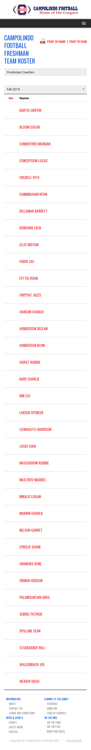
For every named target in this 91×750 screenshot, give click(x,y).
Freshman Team (18, 80)
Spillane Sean (29, 631)
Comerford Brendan (34, 143)
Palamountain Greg (34, 597)
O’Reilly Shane (30, 547)
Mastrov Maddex (32, 479)
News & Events (14, 718)
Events (13, 722)
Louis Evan (27, 446)
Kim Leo (24, 395)
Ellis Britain (29, 244)
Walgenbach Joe (32, 664)
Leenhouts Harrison (35, 429)
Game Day (52, 708)
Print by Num (78, 41)
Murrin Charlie (31, 513)
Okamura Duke (30, 563)
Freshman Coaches (20, 72)
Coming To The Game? (56, 699)
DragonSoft (74, 740)
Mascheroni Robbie (34, 463)
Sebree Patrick (30, 614)
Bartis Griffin (30, 110)
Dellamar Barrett (33, 211)
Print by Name (56, 41)
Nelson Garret (30, 530)
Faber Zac (26, 261)
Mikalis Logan (30, 496)
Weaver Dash (29, 681)
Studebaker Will (32, 647)
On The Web (50, 718)
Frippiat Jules (30, 295)
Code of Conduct (57, 713)
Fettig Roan (28, 278)
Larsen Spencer (31, 412)
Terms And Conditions (22, 713)
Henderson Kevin (32, 345)
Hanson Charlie (31, 311)
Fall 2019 (13, 89)
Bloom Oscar (29, 127)
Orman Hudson (31, 580)
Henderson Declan (33, 328)
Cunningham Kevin (33, 194)
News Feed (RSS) (56, 731)
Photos (13, 732)
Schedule (52, 704)
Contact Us (15, 708)
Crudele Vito (29, 177)
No (11, 98)
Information (13, 699)
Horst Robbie (29, 362)
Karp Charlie (29, 379)
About (12, 704)
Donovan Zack (30, 227)
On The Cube (54, 722)
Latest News (16, 727)
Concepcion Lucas (33, 160)
